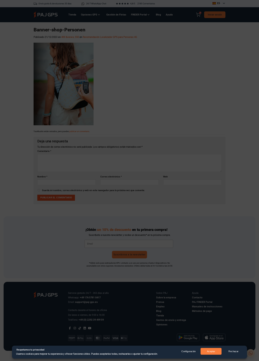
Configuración (188, 351)
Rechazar (233, 351)
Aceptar (211, 351)
